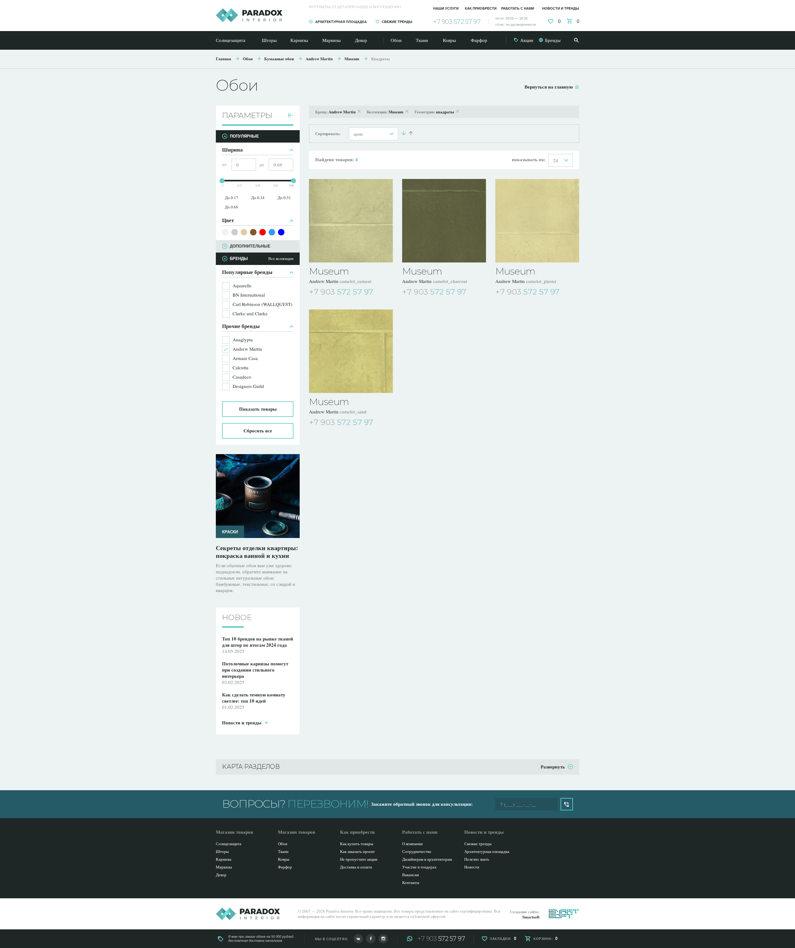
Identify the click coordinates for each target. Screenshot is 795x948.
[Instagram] (383, 938)
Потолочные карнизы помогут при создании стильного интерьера (255, 669)
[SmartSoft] (564, 913)
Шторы (269, 40)
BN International (249, 295)
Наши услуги (446, 8)
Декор (361, 40)
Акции (526, 40)
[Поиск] (576, 40)
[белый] (225, 232)
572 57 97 (456, 21)
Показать (258, 408)
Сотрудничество (416, 851)
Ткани (422, 40)
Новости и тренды (560, 8)
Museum (351, 58)
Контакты (410, 882)
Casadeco (242, 377)
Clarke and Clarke (250, 313)
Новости (471, 867)
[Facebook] (370, 938)
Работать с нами (517, 8)
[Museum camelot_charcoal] (444, 220)
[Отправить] (567, 804)
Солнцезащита (230, 40)
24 (555, 160)
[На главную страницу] (249, 15)
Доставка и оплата (356, 867)
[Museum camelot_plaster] (537, 220)
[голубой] (272, 232)
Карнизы (299, 40)
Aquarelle (242, 285)
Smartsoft (530, 917)
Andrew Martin (319, 58)
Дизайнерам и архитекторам (427, 859)
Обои (396, 40)
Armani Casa (245, 358)
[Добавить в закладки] (389, 292)
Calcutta (240, 367)
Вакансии (410, 874)
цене (358, 134)
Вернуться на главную (549, 87)
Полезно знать (476, 859)
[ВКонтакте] (358, 938)
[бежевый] (244, 232)
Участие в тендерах (419, 867)
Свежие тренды (397, 22)
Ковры (449, 40)
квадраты (445, 112)
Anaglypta (243, 339)
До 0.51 (284, 197)
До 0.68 (231, 207)
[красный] (262, 232)
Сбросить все (257, 430)
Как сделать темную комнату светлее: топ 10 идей (253, 697)
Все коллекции (280, 258)
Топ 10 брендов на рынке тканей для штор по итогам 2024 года (257, 641)
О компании (412, 843)
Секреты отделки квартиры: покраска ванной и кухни (257, 551)
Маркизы (331, 40)
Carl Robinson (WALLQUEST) (262, 304)
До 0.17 (231, 197)
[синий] (281, 232)
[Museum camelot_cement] (351, 220)
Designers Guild (248, 386)
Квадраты (380, 58)
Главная (223, 58)
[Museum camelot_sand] (351, 351)
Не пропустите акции (358, 859)
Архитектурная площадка (341, 22)
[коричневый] (253, 232)
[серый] (234, 232)
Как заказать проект (357, 851)
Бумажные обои (279, 58)
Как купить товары (356, 843)
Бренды (553, 40)
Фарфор (479, 40)
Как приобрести (481, 8)
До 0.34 (258, 197)
